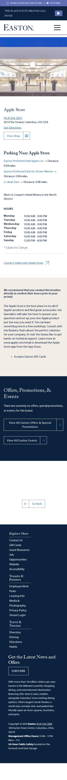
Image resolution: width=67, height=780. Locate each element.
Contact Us (16, 540)
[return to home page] (19, 27)
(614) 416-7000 (44, 723)
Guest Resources (19, 550)
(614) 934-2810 (13, 118)
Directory (15, 632)
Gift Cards (15, 545)
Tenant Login (17, 615)
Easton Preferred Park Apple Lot (23, 161)
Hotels (13, 646)
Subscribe (18, 671)
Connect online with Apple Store (23, 263)
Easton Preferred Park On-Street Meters (28, 171)
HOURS (8, 209)
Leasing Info (17, 596)
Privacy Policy (18, 610)
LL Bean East (11, 182)
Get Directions (12, 127)
